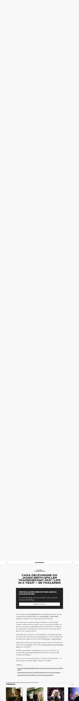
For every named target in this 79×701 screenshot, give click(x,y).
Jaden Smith (54, 616)
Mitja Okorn (34, 614)
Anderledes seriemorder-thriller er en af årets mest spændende (35, 675)
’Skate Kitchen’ (56, 639)
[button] (72, 685)
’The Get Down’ (45, 639)
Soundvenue (39, 562)
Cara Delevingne (44, 616)
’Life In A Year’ (31, 616)
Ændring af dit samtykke (39, 604)
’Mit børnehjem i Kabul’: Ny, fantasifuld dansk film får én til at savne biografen (38, 672)
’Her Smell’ (29, 644)
